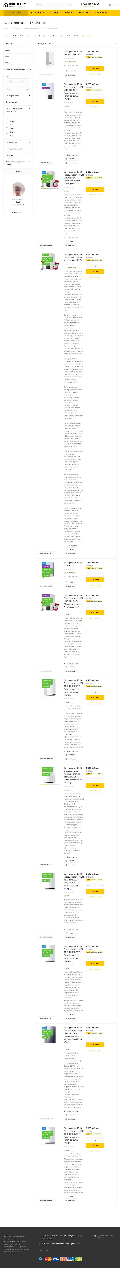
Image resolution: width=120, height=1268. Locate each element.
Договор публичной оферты (105, 1236)
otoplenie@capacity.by (72, 1236)
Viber (46, 1250)
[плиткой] (108, 44)
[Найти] (70, 4)
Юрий (18, 202)
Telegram (40, 1250)
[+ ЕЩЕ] (112, 13)
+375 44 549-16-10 (91, 4)
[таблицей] (115, 44)
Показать (17, 171)
